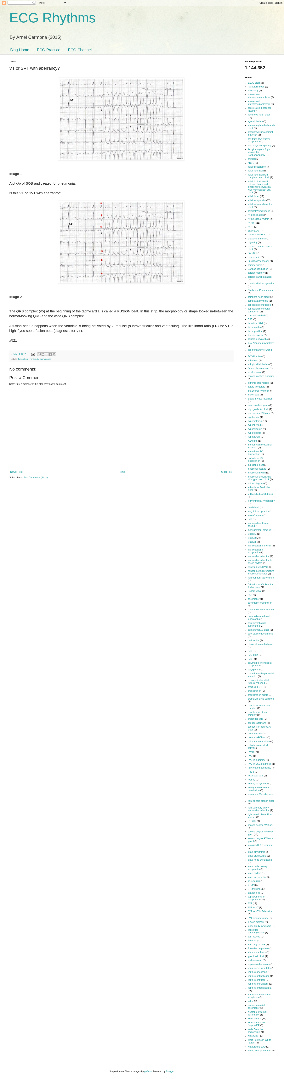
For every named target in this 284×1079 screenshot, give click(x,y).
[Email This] (39, 354)
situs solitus (254, 881)
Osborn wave (255, 591)
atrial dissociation (257, 166)
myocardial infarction (259, 556)
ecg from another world (260, 350)
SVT (250, 903)
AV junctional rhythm (258, 219)
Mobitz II (252, 541)
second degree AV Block (260, 825)
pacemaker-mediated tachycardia (259, 617)
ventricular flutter (256, 980)
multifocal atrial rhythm (259, 545)
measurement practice (259, 530)
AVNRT (251, 222)
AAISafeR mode (256, 86)
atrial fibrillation (256, 170)
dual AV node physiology (261, 343)
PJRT (250, 659)
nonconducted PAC (258, 567)
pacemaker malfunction (260, 602)
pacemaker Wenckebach (261, 609)
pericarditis (253, 640)
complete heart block (259, 297)
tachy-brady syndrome (259, 926)
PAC (250, 595)
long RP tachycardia (258, 511)
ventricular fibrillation (259, 976)
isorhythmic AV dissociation (255, 459)
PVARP (251, 752)
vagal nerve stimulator (259, 968)
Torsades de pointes (258, 948)
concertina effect (256, 315)
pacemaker (253, 599)
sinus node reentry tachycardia (257, 867)
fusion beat (23, 359)
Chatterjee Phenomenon (261, 290)
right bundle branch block (261, 801)
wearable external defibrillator (257, 1013)
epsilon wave (255, 372)
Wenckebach (254, 1018)
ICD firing (253, 440)
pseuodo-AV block (257, 737)
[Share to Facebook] (50, 354)
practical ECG (255, 687)
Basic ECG (253, 230)
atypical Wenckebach (259, 211)
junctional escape (257, 468)
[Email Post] (32, 354)
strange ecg (254, 893)
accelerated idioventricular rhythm (259, 102)
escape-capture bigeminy (261, 376)
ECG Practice (48, 50)
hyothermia (253, 417)
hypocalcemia (255, 429)
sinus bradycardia (257, 855)
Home (122, 472)
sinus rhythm (254, 873)
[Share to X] (46, 354)
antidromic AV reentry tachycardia (259, 140)
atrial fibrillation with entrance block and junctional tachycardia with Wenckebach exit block (259, 187)
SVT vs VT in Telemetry (260, 911)
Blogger (170, 1071)
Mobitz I (252, 537)
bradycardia (254, 257)
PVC (250, 756)
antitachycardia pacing (259, 145)
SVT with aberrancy (258, 918)
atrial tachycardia (257, 200)
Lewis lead (253, 507)
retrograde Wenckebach (260, 794)
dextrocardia (254, 327)
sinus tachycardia (257, 877)
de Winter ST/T (255, 323)
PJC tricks (253, 655)
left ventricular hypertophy (261, 501)
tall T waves (254, 936)
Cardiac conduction (258, 269)
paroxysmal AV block (258, 630)
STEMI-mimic (255, 889)
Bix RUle (252, 253)
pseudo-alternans (257, 723)
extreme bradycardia (258, 383)
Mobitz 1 (252, 534)
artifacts (252, 159)
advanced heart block (259, 114)
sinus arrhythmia (256, 852)
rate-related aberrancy (259, 767)
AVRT (251, 227)
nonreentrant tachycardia (261, 577)
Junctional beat (256, 465)
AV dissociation (256, 215)
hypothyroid (254, 436)
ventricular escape (257, 972)
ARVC (251, 163)
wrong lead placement (259, 1050)
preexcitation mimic (258, 695)
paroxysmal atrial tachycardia (257, 624)
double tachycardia (258, 339)
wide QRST (254, 1036)
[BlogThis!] (43, 354)
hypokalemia (254, 433)
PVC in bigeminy (256, 760)
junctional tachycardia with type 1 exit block (259, 478)
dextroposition (255, 331)
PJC (250, 651)
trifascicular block (257, 952)
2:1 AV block (254, 82)
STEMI (251, 885)
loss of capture (255, 515)
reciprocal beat (255, 775)
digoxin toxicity (255, 335)
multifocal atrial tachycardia (256, 551)
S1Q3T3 (252, 821)
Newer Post (16, 472)
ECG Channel (80, 50)
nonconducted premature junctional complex (261, 572)
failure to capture (256, 386)
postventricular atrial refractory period (258, 681)
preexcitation (254, 691)
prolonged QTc (255, 719)
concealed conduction (259, 305)
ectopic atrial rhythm (258, 364)
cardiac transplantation (260, 277)
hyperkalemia (255, 421)
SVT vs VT (253, 907)
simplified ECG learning (260, 845)
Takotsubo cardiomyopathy (256, 931)
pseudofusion (255, 733)
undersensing (255, 960)
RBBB (251, 771)
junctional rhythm (257, 472)
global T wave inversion (260, 398)
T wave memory (256, 922)
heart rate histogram (258, 405)
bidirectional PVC (257, 234)
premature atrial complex (261, 698)
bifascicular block (257, 238)
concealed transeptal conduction (259, 310)
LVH (250, 519)
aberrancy (253, 90)
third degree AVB (256, 944)
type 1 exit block (256, 956)
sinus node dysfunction (260, 859)
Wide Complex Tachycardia (255, 1030)
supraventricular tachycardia (256, 898)
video (250, 1001)
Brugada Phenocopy (258, 261)
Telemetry (253, 940)
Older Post (226, 472)
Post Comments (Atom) (36, 477)
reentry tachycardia (258, 783)
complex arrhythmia (258, 300)
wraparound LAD (257, 1046)
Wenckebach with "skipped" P (257, 1024)
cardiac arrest (255, 265)
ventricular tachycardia (40, 359)
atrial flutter (253, 196)
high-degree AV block (259, 413)
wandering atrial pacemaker (256, 1006)
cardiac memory (256, 272)
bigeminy (252, 242)
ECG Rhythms (52, 17)
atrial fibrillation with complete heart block (259, 176)
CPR (250, 319)
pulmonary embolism (259, 741)
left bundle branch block (260, 494)
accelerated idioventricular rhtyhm (259, 96)
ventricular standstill (258, 983)
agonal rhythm (255, 121)
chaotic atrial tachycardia (261, 283)
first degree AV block (258, 390)
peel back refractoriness (260, 633)
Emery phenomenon (258, 368)
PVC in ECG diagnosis (259, 764)
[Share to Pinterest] (54, 354)
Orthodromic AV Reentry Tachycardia (260, 586)
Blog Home (19, 50)
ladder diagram (256, 483)
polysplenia (254, 669)
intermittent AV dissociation (255, 453)
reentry (251, 779)
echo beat (253, 360)
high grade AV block (258, 409)
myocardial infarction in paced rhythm (260, 561)
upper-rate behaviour (259, 964)
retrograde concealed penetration (259, 788)
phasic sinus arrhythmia (260, 644)
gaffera (148, 1071)
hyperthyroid (254, 425)
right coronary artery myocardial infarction (259, 809)
